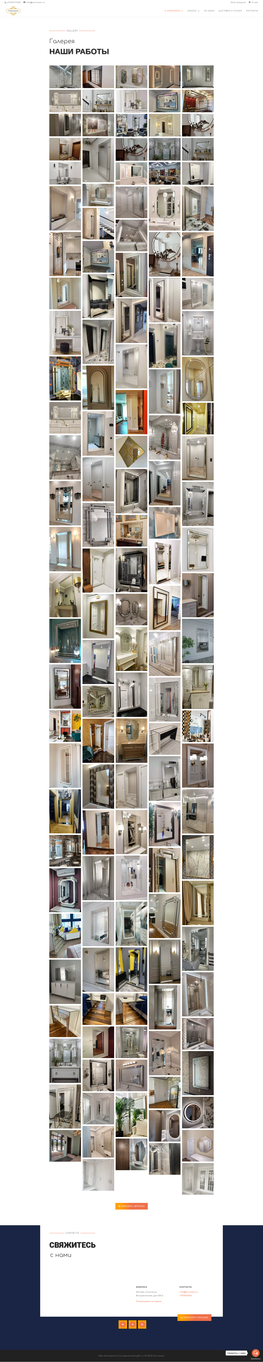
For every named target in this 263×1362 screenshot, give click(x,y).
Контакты (252, 11)
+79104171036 (14, 2)
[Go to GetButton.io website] (256, 1359)
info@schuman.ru (188, 1292)
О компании (172, 11)
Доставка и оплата (230, 11)
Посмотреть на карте (148, 1301)
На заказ (209, 11)
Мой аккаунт (238, 2)
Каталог (192, 11)
